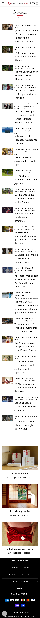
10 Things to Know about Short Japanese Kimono (25, 57)
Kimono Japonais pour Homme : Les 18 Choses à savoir (26, 75)
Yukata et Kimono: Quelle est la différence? (23, 217)
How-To (17, 149)
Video (34, 149)
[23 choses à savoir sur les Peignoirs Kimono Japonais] (7, 87)
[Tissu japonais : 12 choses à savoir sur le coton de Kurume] (7, 321)
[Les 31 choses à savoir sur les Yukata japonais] (7, 151)
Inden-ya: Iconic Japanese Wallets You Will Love (25, 140)
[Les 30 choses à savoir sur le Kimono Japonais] (7, 399)
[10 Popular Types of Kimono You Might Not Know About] (7, 418)
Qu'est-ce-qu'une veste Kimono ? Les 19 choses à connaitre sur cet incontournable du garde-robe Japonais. (26, 305)
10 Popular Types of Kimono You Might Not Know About (26, 425)
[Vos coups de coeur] (33, 3)
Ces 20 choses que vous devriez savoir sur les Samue (24, 198)
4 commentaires (26, 106)
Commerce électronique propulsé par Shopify (20, 616)
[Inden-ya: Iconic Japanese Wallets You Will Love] (7, 130)
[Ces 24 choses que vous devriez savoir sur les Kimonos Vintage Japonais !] (7, 106)
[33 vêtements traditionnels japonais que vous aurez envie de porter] (7, 229)
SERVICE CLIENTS (19, 561)
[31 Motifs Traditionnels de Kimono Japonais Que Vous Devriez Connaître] (7, 270)
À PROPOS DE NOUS (19, 568)
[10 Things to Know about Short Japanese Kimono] (7, 49)
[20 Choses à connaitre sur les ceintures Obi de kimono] (7, 380)
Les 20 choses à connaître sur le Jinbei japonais (25, 180)
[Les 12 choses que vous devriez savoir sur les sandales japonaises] (7, 358)
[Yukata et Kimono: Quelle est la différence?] (7, 210)
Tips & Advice (26, 25)
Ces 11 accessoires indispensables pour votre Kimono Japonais (26, 346)
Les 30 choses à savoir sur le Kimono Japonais (25, 406)
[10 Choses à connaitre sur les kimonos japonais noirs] (7, 251)
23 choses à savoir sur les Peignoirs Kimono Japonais (26, 94)
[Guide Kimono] (20, 458)
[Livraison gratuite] (20, 496)
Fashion (17, 25)
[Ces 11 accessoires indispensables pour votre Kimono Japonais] (7, 339)
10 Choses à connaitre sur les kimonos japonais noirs (26, 258)
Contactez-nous (19, 581)
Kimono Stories (27, 104)
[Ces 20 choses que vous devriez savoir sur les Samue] (7, 191)
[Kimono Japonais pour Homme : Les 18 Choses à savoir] (7, 68)
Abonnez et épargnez (19, 575)
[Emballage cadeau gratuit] (20, 534)
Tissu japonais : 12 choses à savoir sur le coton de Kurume (25, 328)
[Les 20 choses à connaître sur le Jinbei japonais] (7, 172)
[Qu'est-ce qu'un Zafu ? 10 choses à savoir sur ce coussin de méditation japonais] (7, 27)
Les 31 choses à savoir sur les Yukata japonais (25, 161)
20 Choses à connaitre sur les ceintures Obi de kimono (26, 388)
